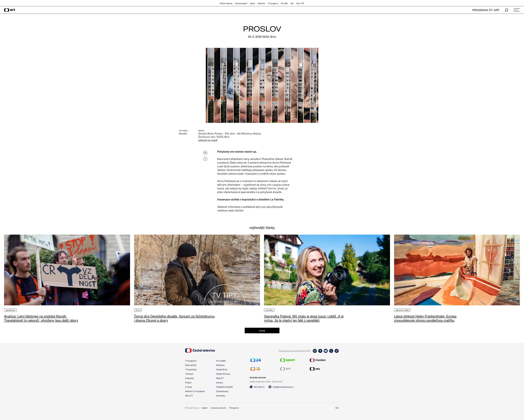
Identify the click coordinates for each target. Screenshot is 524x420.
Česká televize (226, 3)
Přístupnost (234, 408)
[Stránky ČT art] (285, 369)
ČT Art (138, 310)
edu (292, 3)
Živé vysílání (190, 365)
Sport (252, 3)
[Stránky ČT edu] (324, 369)
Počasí (188, 382)
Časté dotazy (222, 391)
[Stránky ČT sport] (287, 361)
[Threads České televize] (336, 352)
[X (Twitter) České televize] (331, 352)
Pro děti (284, 3)
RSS (337, 408)
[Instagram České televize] (315, 352)
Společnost (10, 310)
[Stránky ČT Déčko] (255, 369)
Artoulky (269, 310)
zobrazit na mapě (207, 140)
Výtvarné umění (402, 310)
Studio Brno (221, 369)
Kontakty (220, 395)
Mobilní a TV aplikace (195, 391)
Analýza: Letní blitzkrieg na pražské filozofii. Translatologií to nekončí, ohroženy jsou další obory (41, 318)
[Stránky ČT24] (255, 361)
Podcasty (189, 378)
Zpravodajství (241, 3)
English (205, 408)
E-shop (188, 387)
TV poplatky (190, 369)
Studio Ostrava (223, 373)
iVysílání (261, 3)
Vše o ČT (300, 3)
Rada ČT (220, 378)
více (262, 330)
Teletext (189, 373)
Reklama (220, 365)
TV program (273, 3)
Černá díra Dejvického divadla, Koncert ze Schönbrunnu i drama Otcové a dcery (174, 318)
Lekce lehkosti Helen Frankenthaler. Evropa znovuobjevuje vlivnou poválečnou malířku (425, 318)
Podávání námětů (224, 387)
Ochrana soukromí (218, 408)
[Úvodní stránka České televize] (200, 351)
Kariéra (219, 382)
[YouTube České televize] (326, 352)
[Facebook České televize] (320, 352)
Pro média (221, 360)
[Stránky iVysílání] (324, 360)
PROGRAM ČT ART (485, 10)
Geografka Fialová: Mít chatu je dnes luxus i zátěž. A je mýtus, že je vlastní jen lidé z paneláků (304, 318)
